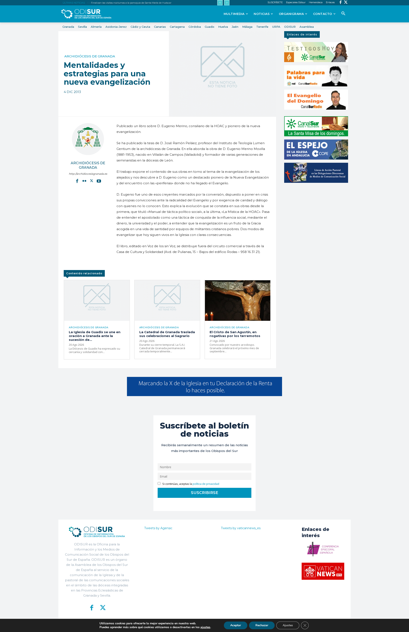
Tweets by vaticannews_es (241, 528)
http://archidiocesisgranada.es (88, 173)
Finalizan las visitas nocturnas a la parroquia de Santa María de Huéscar (131, 2)
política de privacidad (206, 484)
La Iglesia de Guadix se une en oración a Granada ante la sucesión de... (94, 336)
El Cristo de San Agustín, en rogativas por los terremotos (235, 334)
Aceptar (235, 625)
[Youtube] (99, 181)
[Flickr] (84, 181)
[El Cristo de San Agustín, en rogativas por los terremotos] (237, 300)
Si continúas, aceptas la (190, 484)
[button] (343, 14)
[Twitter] (346, 2)
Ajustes (288, 625)
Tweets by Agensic (158, 528)
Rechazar (261, 625)
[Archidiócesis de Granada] (88, 139)
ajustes (205, 627)
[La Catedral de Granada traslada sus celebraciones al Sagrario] (167, 300)
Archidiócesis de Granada (89, 56)
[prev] (220, 2)
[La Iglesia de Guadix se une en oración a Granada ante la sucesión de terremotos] (97, 300)
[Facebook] (340, 2)
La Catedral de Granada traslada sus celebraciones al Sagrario (167, 334)
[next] (226, 2)
